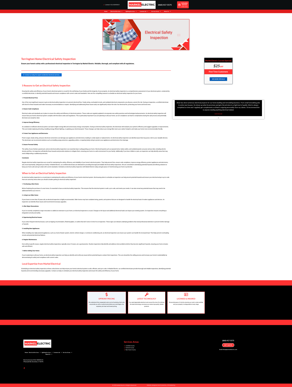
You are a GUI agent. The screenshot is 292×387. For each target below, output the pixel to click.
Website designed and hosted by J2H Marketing (161, 385)
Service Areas (155, 11)
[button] (174, 108)
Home (105, 11)
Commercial (143, 11)
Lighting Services (130, 11)
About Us (166, 11)
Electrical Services (115, 11)
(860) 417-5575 (165, 5)
